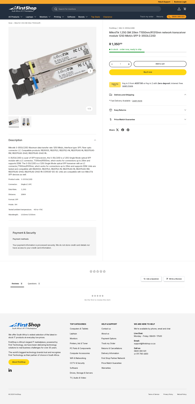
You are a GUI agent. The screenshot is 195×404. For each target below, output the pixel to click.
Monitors (43, 17)
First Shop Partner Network (113, 358)
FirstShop (113, 28)
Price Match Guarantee (111, 363)
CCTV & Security (77, 363)
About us (105, 333)
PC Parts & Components (80, 348)
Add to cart (160, 64)
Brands (81, 17)
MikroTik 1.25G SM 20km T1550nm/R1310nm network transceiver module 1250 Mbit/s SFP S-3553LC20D (28, 23)
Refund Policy (182, 394)
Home (10, 23)
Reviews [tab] (15, 283)
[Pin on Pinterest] (128, 129)
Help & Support (164, 2)
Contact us (106, 329)
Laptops (29, 17)
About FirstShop (18, 362)
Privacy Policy (168, 394)
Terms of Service (153, 394)
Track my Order (108, 343)
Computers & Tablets (79, 329)
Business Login (180, 2)
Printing (57, 17)
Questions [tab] (32, 283)
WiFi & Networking (78, 358)
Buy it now (148, 72)
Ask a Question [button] (152, 279)
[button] (185, 9)
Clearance (107, 17)
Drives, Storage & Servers (81, 373)
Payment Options (108, 338)
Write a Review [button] (175, 279)
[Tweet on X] (117, 129)
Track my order (146, 16)
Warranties (106, 368)
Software (71, 17)
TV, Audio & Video (78, 378)
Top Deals (95, 17)
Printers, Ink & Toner (79, 343)
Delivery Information (110, 353)
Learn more (127, 86)
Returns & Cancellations (111, 348)
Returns (160, 16)
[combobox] (106, 9)
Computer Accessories (80, 353)
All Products (13, 17)
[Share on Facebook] (122, 129)
